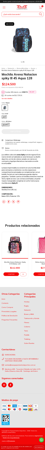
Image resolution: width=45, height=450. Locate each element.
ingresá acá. (39, 436)
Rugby (26, 306)
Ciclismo (27, 327)
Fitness (26, 322)
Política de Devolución (9, 316)
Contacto (5, 303)
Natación (11, 68)
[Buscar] (40, 14)
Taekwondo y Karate (31, 318)
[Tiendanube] (8, 441)
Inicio (3, 68)
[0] (40, 8)
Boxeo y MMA (29, 314)
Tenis (26, 331)
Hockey (26, 302)
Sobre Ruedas (29, 343)
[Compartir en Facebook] (9, 203)
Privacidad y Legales (9, 311)
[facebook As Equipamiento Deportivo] (10, 384)
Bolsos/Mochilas (22, 68)
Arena (33, 68)
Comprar (11, 274)
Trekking (27, 339)
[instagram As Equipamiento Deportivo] (4, 384)
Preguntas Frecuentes (9, 320)
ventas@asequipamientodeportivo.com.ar (20, 365)
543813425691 (10, 355)
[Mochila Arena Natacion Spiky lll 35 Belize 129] (23, 274)
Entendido (39, 447)
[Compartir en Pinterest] (18, 203)
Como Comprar (7, 307)
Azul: (5, 113)
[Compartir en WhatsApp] (3, 202)
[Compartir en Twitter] (14, 203)
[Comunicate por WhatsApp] (41, 439)
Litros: (6, 121)
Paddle (26, 335)
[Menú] (4, 7)
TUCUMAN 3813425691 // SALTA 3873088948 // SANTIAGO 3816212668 (21, 360)
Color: (6, 103)
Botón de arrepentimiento (11, 438)
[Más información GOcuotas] (32, 92)
